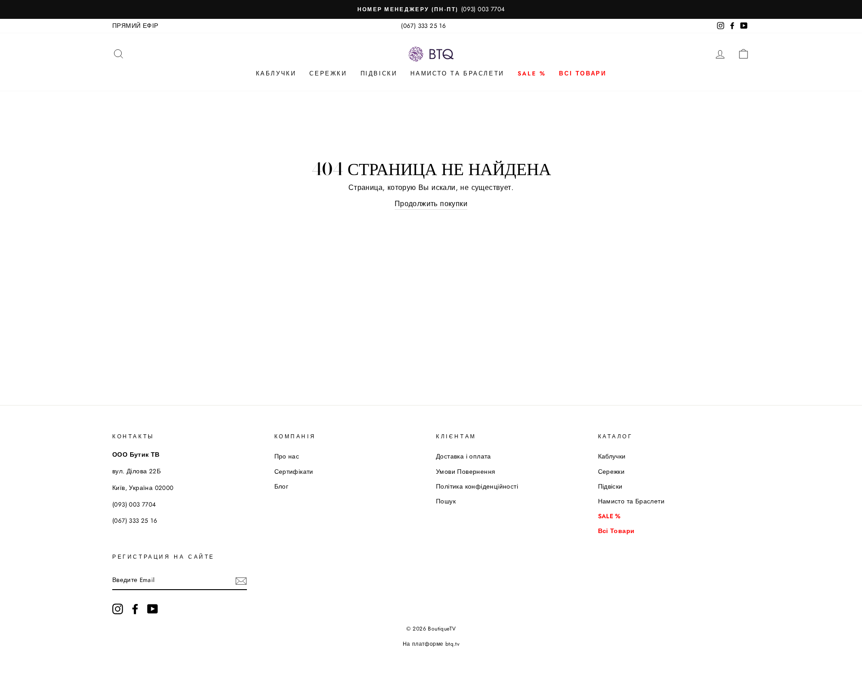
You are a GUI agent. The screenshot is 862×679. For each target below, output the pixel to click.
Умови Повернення (465, 471)
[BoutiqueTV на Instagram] (117, 609)
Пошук (446, 501)
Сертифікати (293, 471)
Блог (281, 486)
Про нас (286, 456)
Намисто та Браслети (457, 73)
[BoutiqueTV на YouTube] (152, 609)
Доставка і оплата (463, 456)
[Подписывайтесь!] (241, 580)
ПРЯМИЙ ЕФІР (135, 25)
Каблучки (276, 73)
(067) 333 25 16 (423, 25)
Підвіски (379, 73)
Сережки (328, 73)
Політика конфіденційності (477, 486)
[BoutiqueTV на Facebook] (135, 609)
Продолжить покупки (431, 203)
